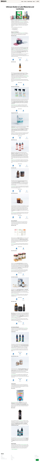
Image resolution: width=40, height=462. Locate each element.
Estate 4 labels (12, 269)
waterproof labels (22, 32)
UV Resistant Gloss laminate (18, 78)
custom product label (22, 21)
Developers (12, 459)
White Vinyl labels (25, 75)
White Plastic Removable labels (14, 104)
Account (2, 455)
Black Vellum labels (13, 318)
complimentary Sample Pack (24, 444)
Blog (11, 455)
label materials (15, 32)
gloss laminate (13, 402)
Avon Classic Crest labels (14, 294)
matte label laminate (21, 420)
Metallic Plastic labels (13, 159)
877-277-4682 (36, 455)
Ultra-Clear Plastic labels (14, 212)
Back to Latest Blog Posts (14, 449)
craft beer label (15, 316)
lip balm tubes (27, 76)
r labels (14, 243)
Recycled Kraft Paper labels (14, 374)
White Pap (12, 243)
